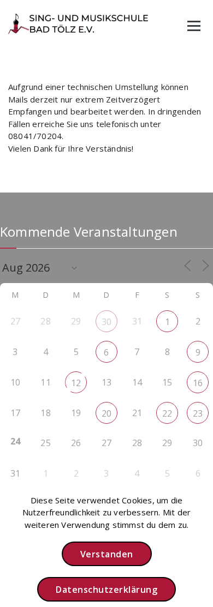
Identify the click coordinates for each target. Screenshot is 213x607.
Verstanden (106, 554)
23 (198, 413)
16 (198, 383)
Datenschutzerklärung (106, 590)
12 (76, 383)
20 (106, 413)
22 (167, 413)
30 (106, 322)
